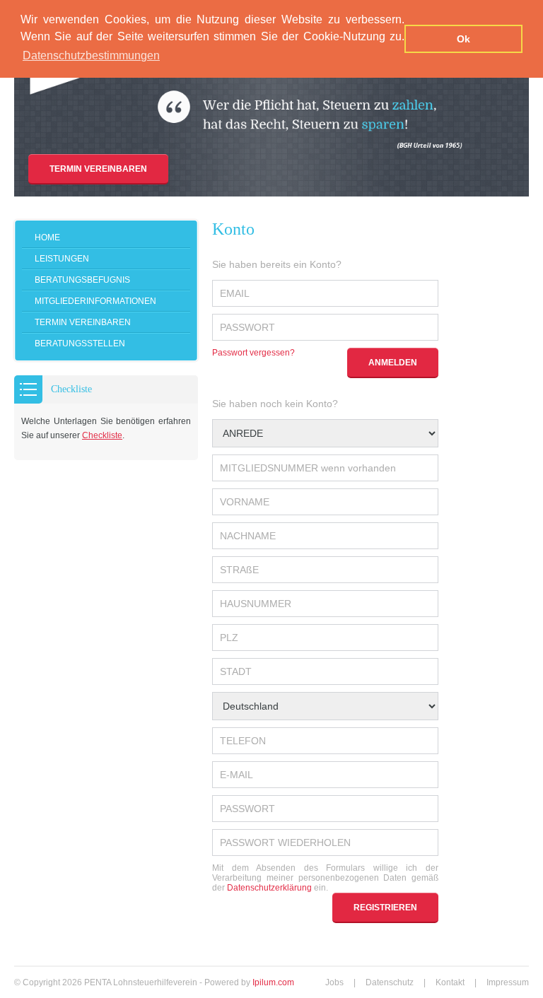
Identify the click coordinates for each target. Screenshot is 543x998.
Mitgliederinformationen (95, 301)
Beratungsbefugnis (82, 280)
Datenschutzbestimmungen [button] (91, 55)
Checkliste (102, 435)
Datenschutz (390, 982)
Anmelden (392, 363)
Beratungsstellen (80, 343)
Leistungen (62, 259)
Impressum (507, 982)
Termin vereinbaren (98, 169)
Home (47, 237)
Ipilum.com (273, 982)
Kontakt (450, 982)
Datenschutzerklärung (269, 888)
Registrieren (385, 907)
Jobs (334, 982)
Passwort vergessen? (253, 353)
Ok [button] (463, 39)
